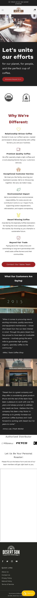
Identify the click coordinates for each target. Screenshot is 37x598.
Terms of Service (8, 584)
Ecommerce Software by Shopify (18, 593)
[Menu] (3, 10)
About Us (5, 572)
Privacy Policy (7, 578)
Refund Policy (7, 581)
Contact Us (6, 575)
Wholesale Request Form (13, 79)
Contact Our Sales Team (18, 264)
